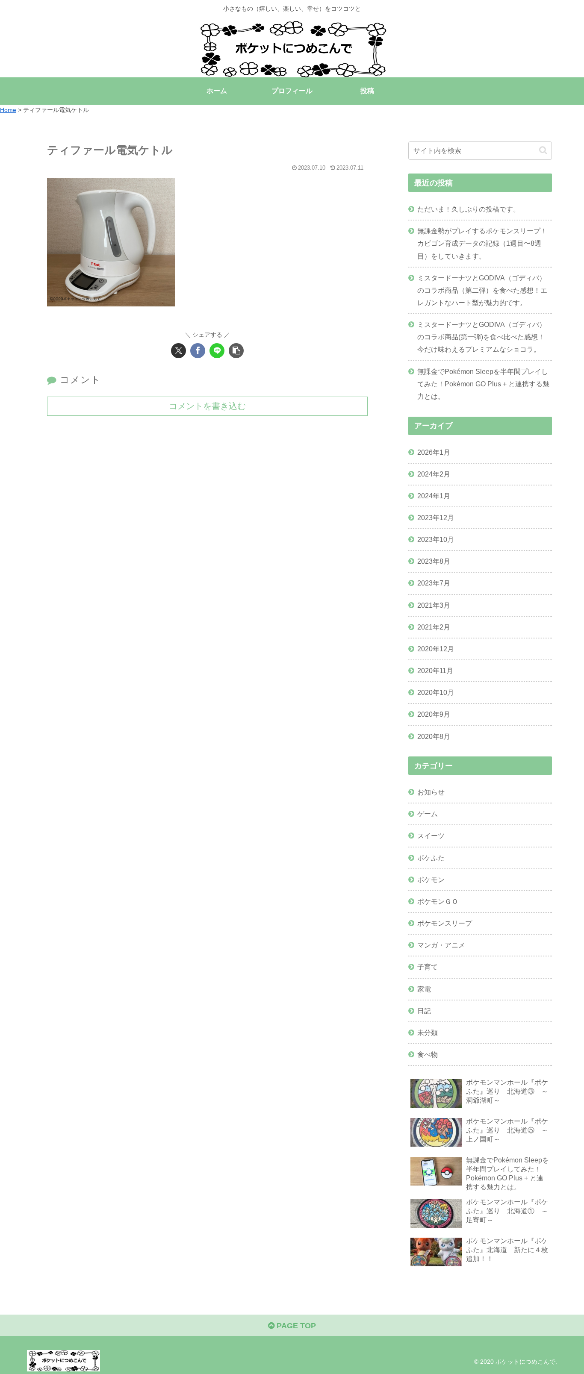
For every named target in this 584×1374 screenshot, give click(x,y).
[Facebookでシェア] (197, 350)
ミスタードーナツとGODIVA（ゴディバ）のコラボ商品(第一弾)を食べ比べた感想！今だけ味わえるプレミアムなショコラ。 (481, 337)
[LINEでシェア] (216, 350)
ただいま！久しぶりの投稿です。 (468, 209)
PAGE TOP (295, 1325)
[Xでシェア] (178, 350)
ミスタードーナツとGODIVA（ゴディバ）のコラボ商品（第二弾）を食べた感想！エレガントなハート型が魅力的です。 (482, 290)
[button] (236, 350)
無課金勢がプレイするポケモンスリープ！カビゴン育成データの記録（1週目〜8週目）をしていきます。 (482, 243)
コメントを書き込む (207, 406)
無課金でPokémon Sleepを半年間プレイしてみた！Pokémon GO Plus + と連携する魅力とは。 (483, 384)
